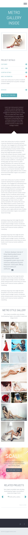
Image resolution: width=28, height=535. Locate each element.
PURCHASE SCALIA (14, 470)
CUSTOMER (4, 64)
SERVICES (3, 90)
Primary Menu (25, 3)
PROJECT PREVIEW (9, 95)
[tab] (14, 64)
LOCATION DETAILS (6, 72)
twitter (20, 524)
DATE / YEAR (4, 68)
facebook (24, 524)
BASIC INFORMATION (6, 76)
